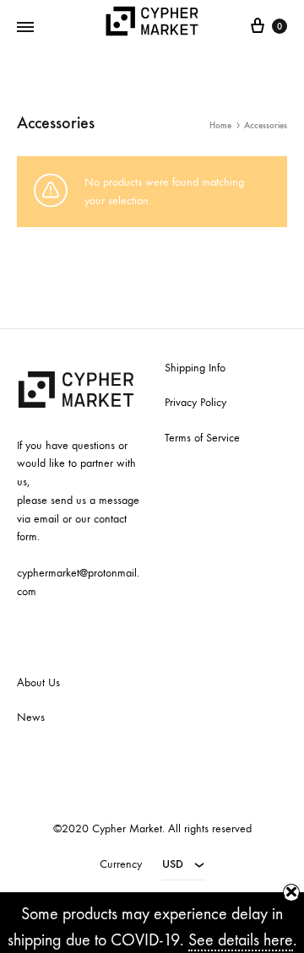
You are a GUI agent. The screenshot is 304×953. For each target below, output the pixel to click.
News (31, 717)
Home (220, 125)
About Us (38, 682)
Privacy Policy (195, 402)
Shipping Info (195, 367)
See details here (240, 940)
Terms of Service (202, 437)
